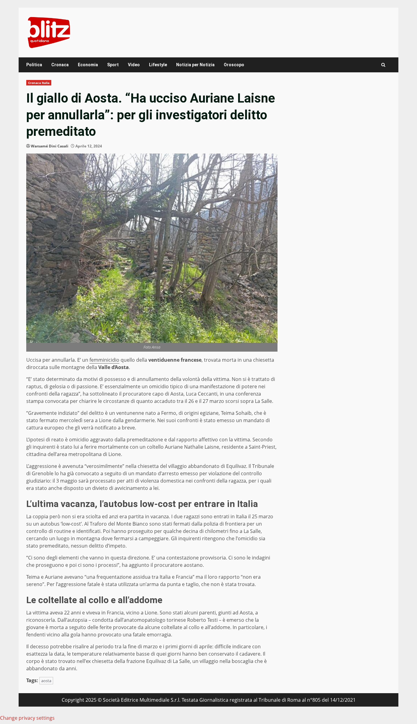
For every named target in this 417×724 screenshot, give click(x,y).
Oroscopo (234, 64)
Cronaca (60, 64)
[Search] (383, 65)
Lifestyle (158, 64)
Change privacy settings (27, 718)
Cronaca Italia (38, 83)
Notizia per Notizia (195, 64)
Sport (113, 64)
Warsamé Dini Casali (49, 146)
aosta (46, 680)
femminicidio (104, 360)
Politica (34, 64)
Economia (88, 64)
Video (134, 64)
